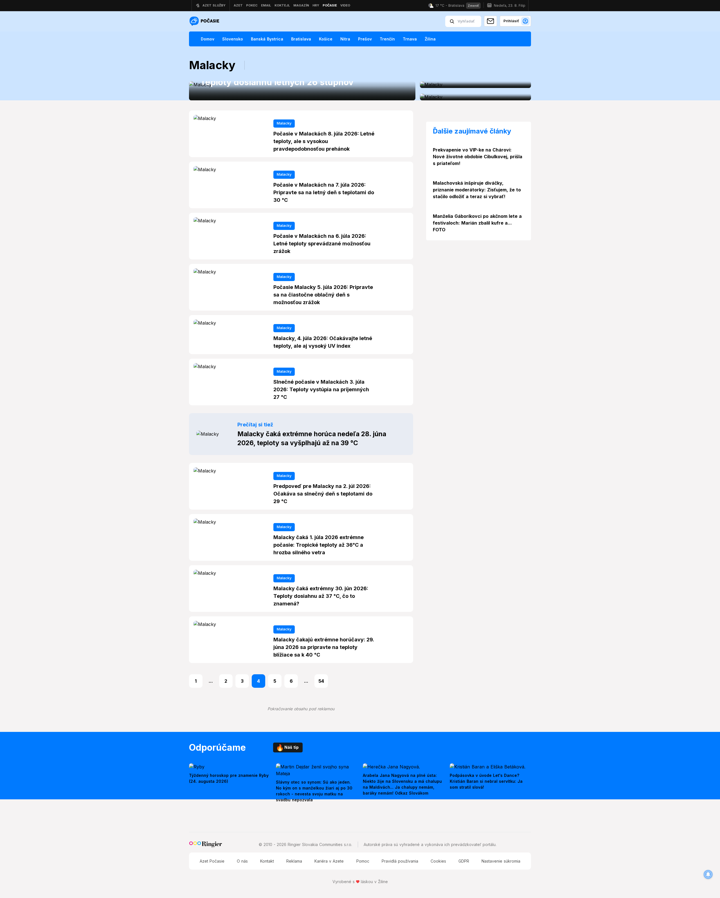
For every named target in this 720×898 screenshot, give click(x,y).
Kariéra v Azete (329, 861)
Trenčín (387, 39)
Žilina (430, 39)
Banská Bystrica (267, 39)
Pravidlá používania (400, 861)
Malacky (284, 123)
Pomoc (362, 861)
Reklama (294, 861)
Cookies (438, 861)
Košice (325, 39)
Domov (207, 39)
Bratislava (301, 39)
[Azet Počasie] (205, 21)
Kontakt (267, 861)
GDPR (463, 861)
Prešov (365, 39)
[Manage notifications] (708, 874)
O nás (242, 861)
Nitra (345, 39)
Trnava (410, 39)
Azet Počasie (212, 861)
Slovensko (232, 39)
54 (321, 681)
